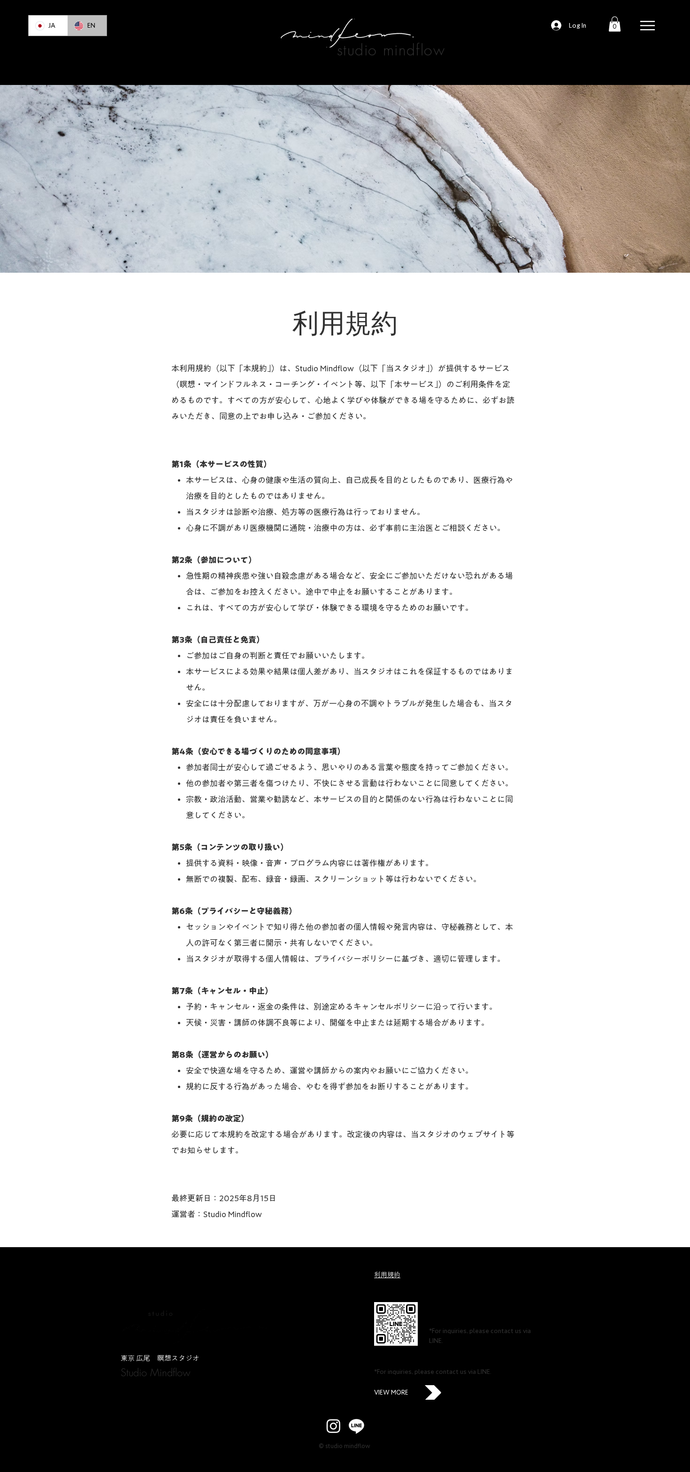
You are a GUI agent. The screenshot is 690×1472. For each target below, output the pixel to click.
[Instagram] (333, 1426)
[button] (614, 23)
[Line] (356, 1426)
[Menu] (647, 25)
